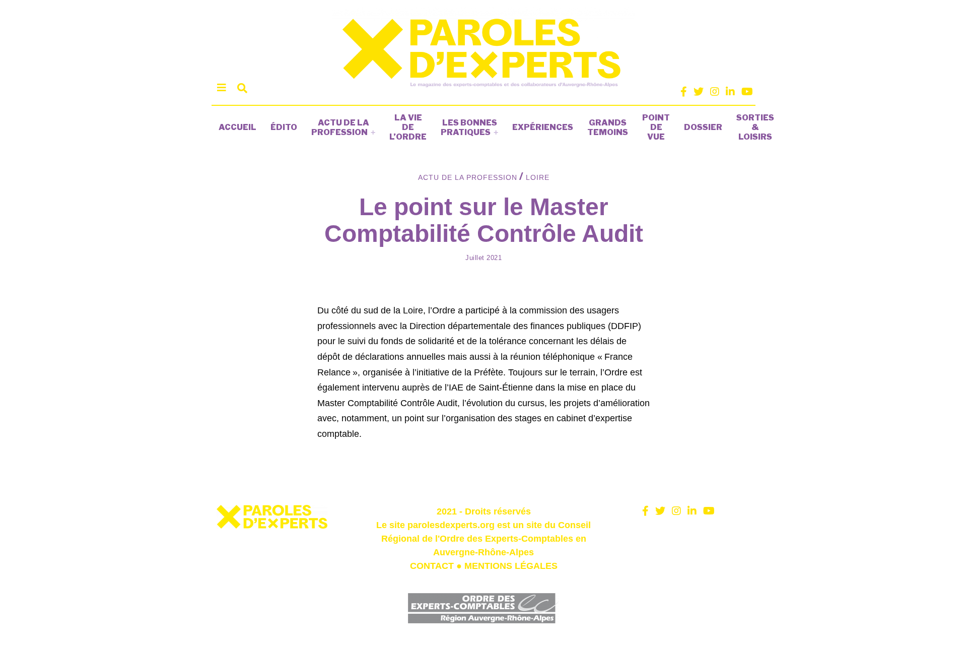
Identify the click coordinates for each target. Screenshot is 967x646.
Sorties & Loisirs (755, 127)
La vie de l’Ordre (408, 127)
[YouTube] (747, 92)
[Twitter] (698, 92)
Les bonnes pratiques (469, 127)
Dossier (703, 127)
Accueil (237, 127)
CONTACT (432, 566)
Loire (537, 177)
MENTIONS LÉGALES (511, 566)
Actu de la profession (340, 127)
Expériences (542, 127)
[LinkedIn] (730, 92)
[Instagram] (715, 92)
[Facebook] (683, 92)
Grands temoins (607, 127)
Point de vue (656, 127)
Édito (283, 127)
